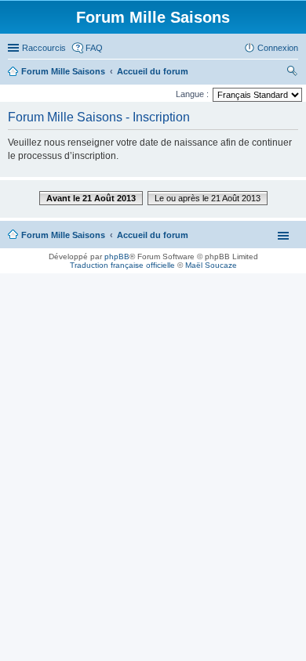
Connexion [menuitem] (277, 47)
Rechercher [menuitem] (292, 73)
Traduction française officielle (122, 265)
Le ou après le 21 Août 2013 (207, 198)
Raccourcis (44, 47)
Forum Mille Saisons (63, 235)
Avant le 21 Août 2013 (91, 198)
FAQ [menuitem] (94, 47)
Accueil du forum (152, 235)
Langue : (192, 94)
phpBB (116, 256)
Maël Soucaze (211, 265)
